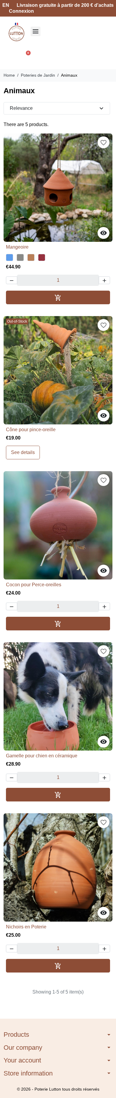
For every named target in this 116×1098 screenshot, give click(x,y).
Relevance (57, 108)
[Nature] (31, 257)
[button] (11, 56)
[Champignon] (41, 257)
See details (23, 452)
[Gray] (20, 257)
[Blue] (9, 257)
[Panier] (26, 56)
